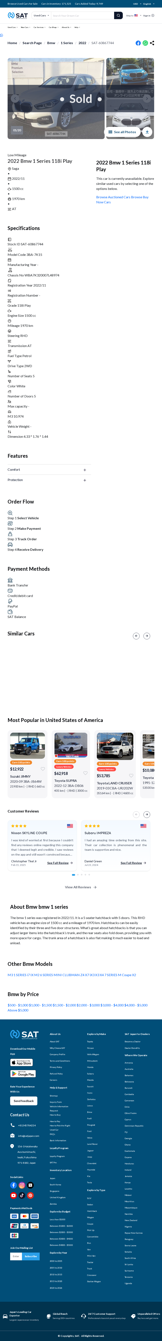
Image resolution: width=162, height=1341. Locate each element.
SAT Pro (53, 1162)
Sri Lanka (129, 1264)
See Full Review (58, 863)
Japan (52, 1178)
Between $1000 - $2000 (61, 1226)
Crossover (91, 1275)
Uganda (128, 1283)
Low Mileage (17, 155)
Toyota (90, 1041)
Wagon (90, 1217)
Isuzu (89, 1092)
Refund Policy (56, 1073)
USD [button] (135, 4)
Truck (89, 1268)
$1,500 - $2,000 (65, 1005)
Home (12, 43)
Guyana (128, 1157)
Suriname (129, 1270)
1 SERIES (20, 975)
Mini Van (91, 1255)
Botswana (129, 1081)
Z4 (82, 975)
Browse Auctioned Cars (113, 197)
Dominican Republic (134, 1125)
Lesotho (128, 1188)
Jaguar (90, 1150)
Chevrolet (91, 1163)
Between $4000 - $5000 (61, 1245)
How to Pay (55, 1121)
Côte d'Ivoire (131, 1113)
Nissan (90, 1048)
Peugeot (91, 1125)
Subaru (90, 1073)
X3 (97, 975)
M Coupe (125, 975)
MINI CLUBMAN (67, 975)
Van (89, 1249)
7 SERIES (111, 975)
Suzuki (90, 1086)
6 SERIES (47, 975)
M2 (37, 975)
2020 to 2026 (56, 1288)
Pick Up (90, 1230)
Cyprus (128, 1119)
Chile (127, 1107)
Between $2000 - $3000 (61, 1232)
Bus (89, 1243)
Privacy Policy (56, 1067)
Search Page (32, 43)
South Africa (130, 1258)
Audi (89, 1118)
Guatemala (130, 1151)
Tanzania (129, 1277)
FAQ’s (52, 1134)
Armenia (129, 1062)
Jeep (89, 1157)
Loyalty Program (57, 1156)
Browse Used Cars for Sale (23, 3)
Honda (90, 1067)
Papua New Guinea (134, 1233)
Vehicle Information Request (59, 1108)
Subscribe (31, 1256)
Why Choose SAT (57, 1048)
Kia (88, 1176)
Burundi (128, 1088)
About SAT (54, 1041)
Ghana (128, 1144)
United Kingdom (58, 1197)
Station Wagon (94, 1281)
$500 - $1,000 (18, 1005)
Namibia (129, 1214)
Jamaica (128, 1176)
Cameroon (129, 1100)
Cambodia (129, 1094)
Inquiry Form (56, 1102)
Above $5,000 (18, 1010)
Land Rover (92, 1144)
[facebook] (138, 43)
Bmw (51, 43)
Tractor (90, 1262)
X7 (87, 975)
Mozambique (131, 1207)
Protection (15, 480)
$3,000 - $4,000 (112, 1005)
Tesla (89, 1182)
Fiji (126, 1132)
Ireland (128, 1170)
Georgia (128, 1138)
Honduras (129, 1163)
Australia (129, 1069)
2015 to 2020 (56, 1281)
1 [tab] (75, 877)
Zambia (53, 1204)
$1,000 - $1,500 (41, 1005)
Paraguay (129, 1239)
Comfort (14, 469)
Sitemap (54, 1095)
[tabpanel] (42, 846)
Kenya (128, 1182)
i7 (28, 975)
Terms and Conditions (60, 1061)
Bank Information (58, 1140)
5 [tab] (91, 877)
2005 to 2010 (56, 1267)
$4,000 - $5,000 (135, 1005)
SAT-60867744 (103, 43)
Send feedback (24, 1101)
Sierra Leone (130, 1245)
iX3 (92, 975)
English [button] (147, 4)
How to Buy (55, 1115)
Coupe (90, 1224)
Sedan (90, 1204)
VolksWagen (93, 1054)
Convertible (92, 1236)
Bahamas (129, 1075)
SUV (89, 1198)
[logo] (24, 1038)
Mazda (90, 1080)
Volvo (89, 1137)
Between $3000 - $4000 (61, 1238)
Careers (53, 1080)
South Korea (55, 1184)
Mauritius (129, 1201)
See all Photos (125, 132)
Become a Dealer (133, 1041)
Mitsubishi (92, 1061)
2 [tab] (80, 877)
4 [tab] (88, 877)
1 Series (67, 43)
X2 (134, 975)
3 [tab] (84, 877)
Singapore (54, 1191)
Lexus (90, 1105)
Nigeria (128, 1226)
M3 (11, 975)
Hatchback (92, 1211)
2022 (82, 43)
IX (32, 975)
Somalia (128, 1251)
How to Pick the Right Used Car (60, 1127)
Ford (89, 1131)
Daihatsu (91, 1099)
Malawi (128, 1195)
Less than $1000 (58, 1219)
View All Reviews (78, 887)
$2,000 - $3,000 (88, 1005)
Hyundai (91, 1169)
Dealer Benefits (132, 1048)
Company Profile (57, 1054)
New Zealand (131, 1220)
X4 (102, 975)
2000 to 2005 (56, 1261)
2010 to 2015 (56, 1274)
